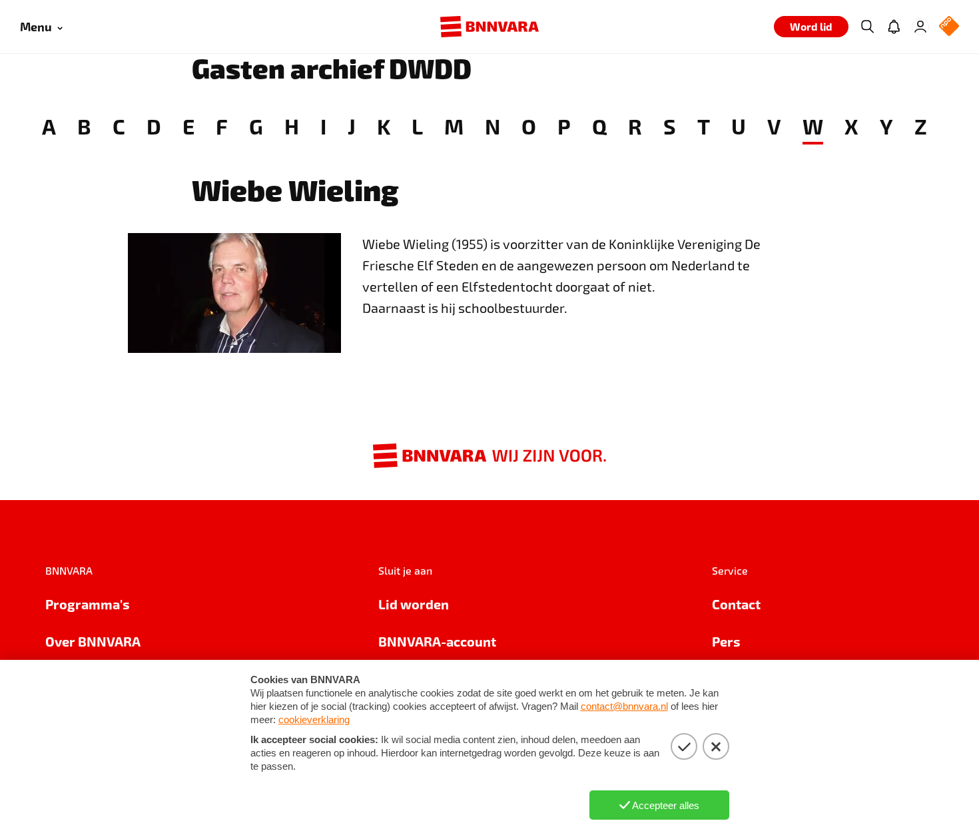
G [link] (256, 126)
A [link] (49, 126)
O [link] (528, 126)
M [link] (454, 126)
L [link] (417, 126)
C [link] (119, 126)
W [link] (813, 126)
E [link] (188, 126)
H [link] (291, 126)
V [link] (774, 126)
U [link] (738, 126)
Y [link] (886, 126)
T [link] (703, 126)
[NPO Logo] (949, 27)
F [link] (222, 126)
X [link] (851, 126)
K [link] (383, 126)
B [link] (84, 126)
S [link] (669, 126)
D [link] (154, 126)
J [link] (352, 126)
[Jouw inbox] (894, 27)
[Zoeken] (867, 27)
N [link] (492, 126)
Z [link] (920, 126)
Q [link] (599, 126)
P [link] (564, 126)
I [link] (323, 126)
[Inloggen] (920, 27)
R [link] (635, 126)
